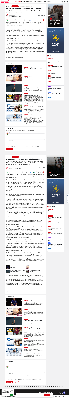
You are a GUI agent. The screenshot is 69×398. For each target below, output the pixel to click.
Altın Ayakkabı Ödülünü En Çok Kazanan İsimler (33, 68)
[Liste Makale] (5, 1)
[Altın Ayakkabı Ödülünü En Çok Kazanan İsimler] (15, 267)
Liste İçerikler (26, 67)
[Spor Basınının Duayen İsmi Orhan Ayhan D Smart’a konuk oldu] (55, 72)
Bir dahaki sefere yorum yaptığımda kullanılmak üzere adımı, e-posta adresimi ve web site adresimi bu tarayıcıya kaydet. (24, 146)
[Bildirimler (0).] (68, 202)
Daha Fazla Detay (55, 51)
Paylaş (63, 396)
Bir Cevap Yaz (10, 128)
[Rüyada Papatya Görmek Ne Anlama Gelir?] (55, 15)
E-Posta (27, 141)
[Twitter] (60, 393)
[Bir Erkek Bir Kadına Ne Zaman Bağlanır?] (55, 166)
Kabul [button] (12, 394)
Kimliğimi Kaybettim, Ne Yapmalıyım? (31, 115)
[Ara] (62, 2)
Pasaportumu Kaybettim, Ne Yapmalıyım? (32, 95)
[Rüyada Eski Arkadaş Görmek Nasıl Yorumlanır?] (55, 77)
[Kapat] (51, 394)
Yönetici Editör (12, 15)
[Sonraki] (62, 15)
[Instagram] (63, 393)
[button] (18, 6)
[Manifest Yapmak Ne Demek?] (35, 267)
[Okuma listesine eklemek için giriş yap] (44, 20)
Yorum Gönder (9, 382)
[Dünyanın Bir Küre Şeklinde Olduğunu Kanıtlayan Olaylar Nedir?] (55, 82)
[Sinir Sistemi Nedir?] (55, 98)
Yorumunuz (11, 132)
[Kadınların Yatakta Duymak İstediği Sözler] (55, 88)
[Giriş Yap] (65, 2)
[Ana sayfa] (13, 2)
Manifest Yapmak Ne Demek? (29, 77)
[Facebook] (58, 393)
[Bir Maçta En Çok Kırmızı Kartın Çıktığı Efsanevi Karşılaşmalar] (15, 271)
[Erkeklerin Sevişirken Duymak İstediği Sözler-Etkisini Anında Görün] (55, 93)
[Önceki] (49, 15)
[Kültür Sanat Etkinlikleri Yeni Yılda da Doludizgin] (55, 66)
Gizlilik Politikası (4, 394)
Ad (7, 141)
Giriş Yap (16, 382)
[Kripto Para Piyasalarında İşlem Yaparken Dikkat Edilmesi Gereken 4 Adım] (55, 60)
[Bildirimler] (67, 2)
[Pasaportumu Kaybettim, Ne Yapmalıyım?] (35, 271)
